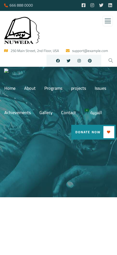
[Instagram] (79, 61)
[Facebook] (58, 61)
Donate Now (88, 132)
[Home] (11, 72)
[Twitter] (68, 61)
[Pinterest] (90, 61)
